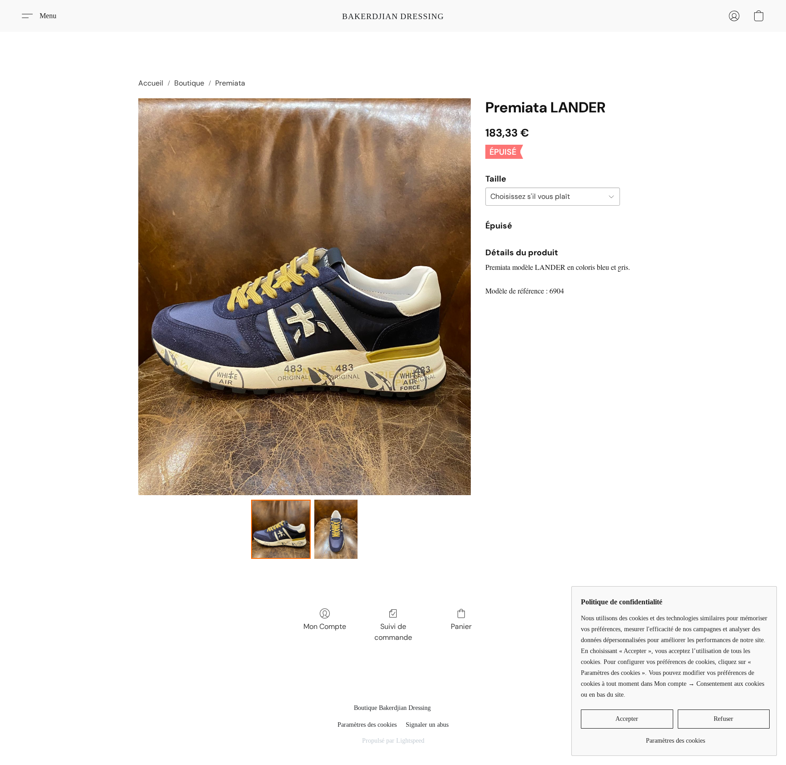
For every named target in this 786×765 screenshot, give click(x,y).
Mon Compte (324, 626)
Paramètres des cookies (367, 724)
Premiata (230, 83)
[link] (675, 737)
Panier (461, 626)
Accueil (150, 83)
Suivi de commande (393, 632)
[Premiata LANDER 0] (280, 529)
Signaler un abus (427, 724)
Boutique (189, 83)
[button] (393, 16)
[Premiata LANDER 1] (336, 529)
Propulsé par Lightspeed (393, 740)
